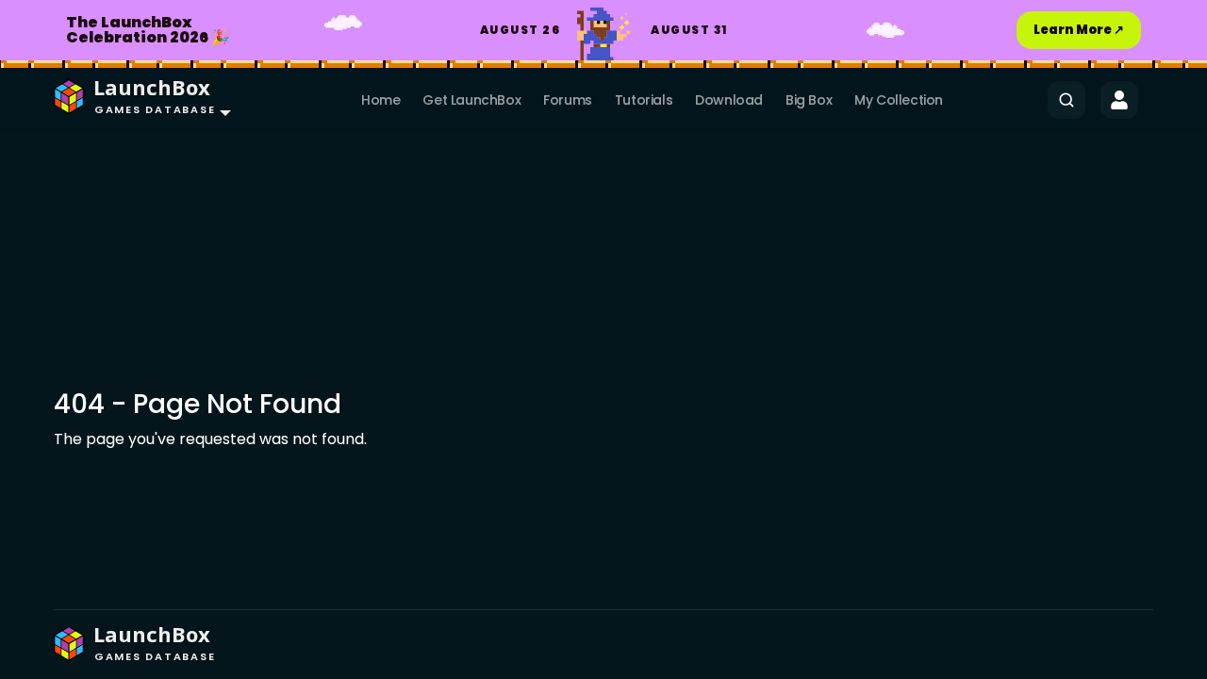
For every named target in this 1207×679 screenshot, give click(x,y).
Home (380, 100)
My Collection (898, 100)
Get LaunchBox (471, 100)
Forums (567, 100)
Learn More (1078, 30)
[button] (138, 100)
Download (729, 100)
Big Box (808, 100)
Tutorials (643, 100)
